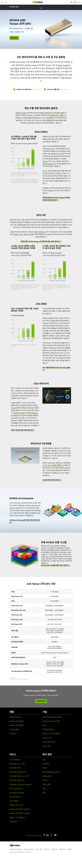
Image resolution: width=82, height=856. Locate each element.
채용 (44, 793)
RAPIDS (16, 415)
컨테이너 (59, 463)
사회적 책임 (46, 784)
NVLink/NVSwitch (49, 742)
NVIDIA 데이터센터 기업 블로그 (20, 809)
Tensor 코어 (50, 149)
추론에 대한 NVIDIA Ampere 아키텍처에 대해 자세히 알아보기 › (41, 241)
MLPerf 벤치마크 (15, 797)
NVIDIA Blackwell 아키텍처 (52, 717)
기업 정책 (54, 849)
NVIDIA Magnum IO (49, 164)
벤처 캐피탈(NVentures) (50, 772)
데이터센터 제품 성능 (17, 780)
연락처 (70, 849)
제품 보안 (62, 849)
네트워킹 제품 (14, 729)
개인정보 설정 (28, 849)
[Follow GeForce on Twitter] (51, 835)
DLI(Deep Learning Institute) (20, 784)
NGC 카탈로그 (14, 801)
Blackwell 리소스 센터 (17, 764)
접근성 (46, 849)
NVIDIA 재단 (46, 776)
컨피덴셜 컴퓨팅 (47, 729)
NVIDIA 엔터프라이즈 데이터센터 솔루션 (52, 113)
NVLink (45, 161)
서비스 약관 (39, 849)
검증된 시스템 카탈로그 (17, 817)
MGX (44, 725)
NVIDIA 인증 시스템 (16, 805)
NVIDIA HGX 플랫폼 (17, 725)
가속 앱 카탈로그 (15, 760)
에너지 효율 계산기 (16, 789)
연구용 (44, 780)
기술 (44, 789)
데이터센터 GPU (15, 717)
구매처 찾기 (13, 822)
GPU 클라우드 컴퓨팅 (17, 793)
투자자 (44, 768)
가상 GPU (13, 734)
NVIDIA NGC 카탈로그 (57, 115)
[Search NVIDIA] (5, 2)
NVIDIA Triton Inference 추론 (23, 234)
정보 (44, 760)
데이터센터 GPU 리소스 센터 (19, 776)
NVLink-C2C (47, 738)
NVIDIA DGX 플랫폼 (17, 721)
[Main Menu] (2, 2)
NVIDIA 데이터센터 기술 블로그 (20, 813)
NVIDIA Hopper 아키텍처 (51, 721)
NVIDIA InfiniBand (19, 413)
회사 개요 (45, 764)
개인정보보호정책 (16, 849)
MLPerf (51, 190)
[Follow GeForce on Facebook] (44, 835)
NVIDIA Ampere (21, 113)
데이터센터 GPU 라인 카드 (18, 772)
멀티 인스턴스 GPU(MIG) (51, 734)
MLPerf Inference (40, 232)
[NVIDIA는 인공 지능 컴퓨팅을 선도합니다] (37, 2)
